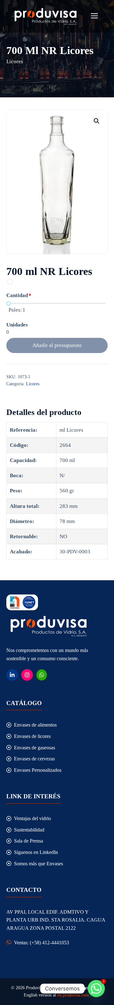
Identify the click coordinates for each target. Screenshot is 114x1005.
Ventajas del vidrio (32, 818)
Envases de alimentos (35, 725)
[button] (96, 121)
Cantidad (17, 295)
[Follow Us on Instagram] (27, 675)
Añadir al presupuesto (57, 345)
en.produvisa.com (73, 995)
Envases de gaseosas (34, 747)
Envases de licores (32, 736)
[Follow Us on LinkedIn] (12, 675)
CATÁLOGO (24, 703)
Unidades (17, 325)
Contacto (23, 889)
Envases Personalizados (37, 770)
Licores (32, 383)
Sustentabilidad (29, 829)
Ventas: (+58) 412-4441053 (41, 942)
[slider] (8, 303)
